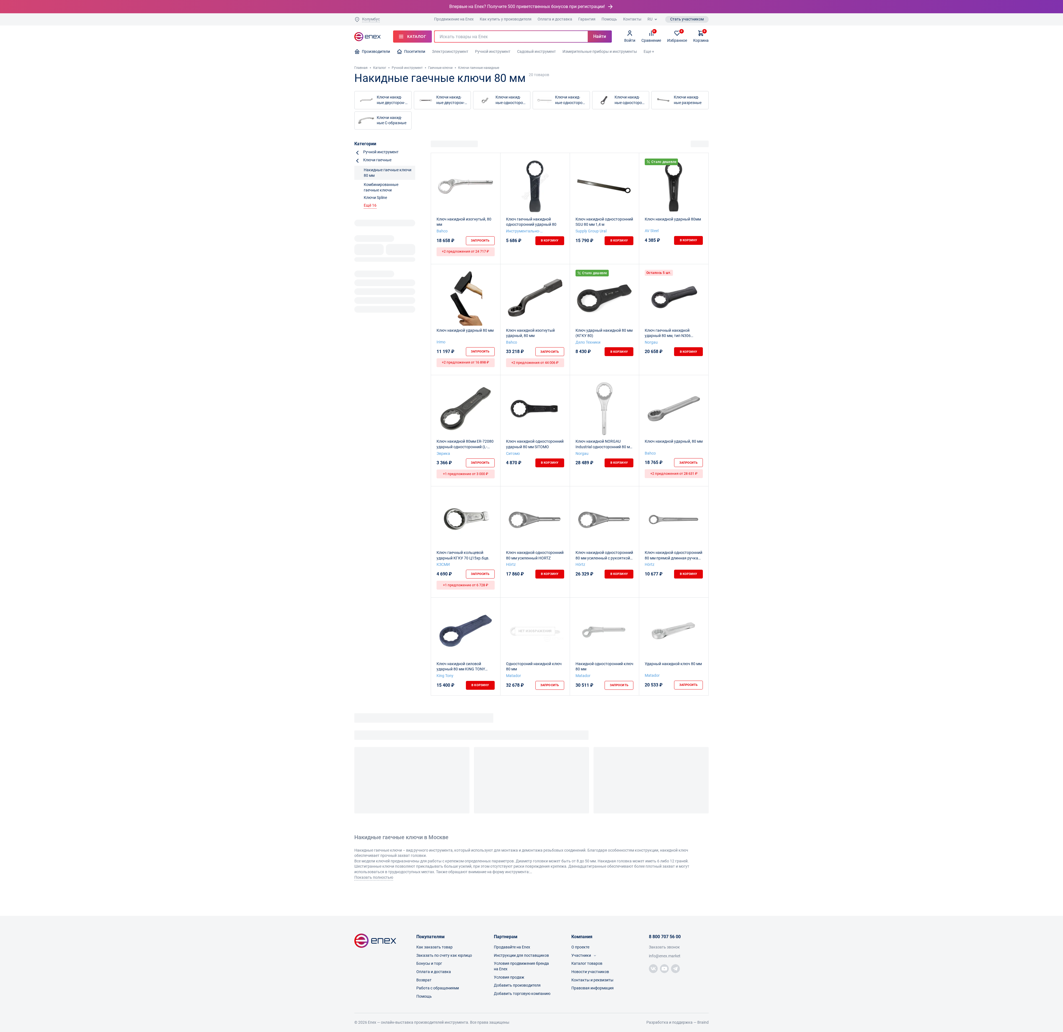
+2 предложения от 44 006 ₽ (535, 363)
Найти (599, 36)
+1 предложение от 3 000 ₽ (465, 474)
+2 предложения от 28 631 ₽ (674, 473)
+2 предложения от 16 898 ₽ (465, 362)
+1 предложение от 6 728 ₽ (465, 585)
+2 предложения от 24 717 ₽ (465, 251)
